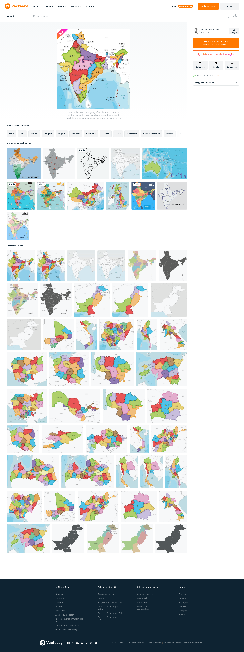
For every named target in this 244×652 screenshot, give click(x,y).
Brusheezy (60, 594)
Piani (174, 6)
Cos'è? (216, 76)
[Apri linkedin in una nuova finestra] (77, 643)
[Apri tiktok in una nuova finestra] (86, 643)
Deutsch (183, 606)
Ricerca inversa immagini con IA (69, 620)
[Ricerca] (227, 16)
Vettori (35, 6)
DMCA (101, 598)
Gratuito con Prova (216, 43)
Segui (234, 32)
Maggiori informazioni (204, 82)
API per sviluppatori (64, 614)
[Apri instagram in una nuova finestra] (73, 643)
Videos (61, 6)
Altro (181, 615)
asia (22, 133)
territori (76, 133)
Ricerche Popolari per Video (108, 618)
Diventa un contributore (143, 607)
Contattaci (142, 598)
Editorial (75, 6)
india (11, 133)
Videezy (59, 602)
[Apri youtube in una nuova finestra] (96, 643)
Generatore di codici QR (66, 629)
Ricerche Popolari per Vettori (108, 607)
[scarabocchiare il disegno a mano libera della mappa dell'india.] (93, 163)
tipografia (132, 133)
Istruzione (60, 610)
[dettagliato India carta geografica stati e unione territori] (51, 196)
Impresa (59, 606)
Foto (48, 6)
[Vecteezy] (16, 6)
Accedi (230, 6)
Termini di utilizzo (154, 642)
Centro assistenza (145, 594)
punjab (34, 133)
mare (118, 133)
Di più (89, 6)
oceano (105, 133)
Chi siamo (142, 602)
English (182, 594)
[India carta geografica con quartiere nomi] (21, 196)
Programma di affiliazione (110, 602)
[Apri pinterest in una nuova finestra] (82, 643)
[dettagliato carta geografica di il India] (59, 163)
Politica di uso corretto (192, 642)
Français (183, 610)
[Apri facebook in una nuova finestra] (68, 643)
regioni (61, 133)
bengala (48, 133)
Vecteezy (59, 598)
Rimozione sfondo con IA (67, 625)
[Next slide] (182, 133)
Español (182, 598)
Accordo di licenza (106, 594)
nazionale (91, 133)
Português (184, 602)
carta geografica (151, 133)
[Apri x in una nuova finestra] (91, 643)
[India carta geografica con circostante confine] (18, 226)
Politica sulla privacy (172, 642)
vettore (169, 133)
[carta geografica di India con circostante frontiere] (143, 196)
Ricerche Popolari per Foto (110, 613)
